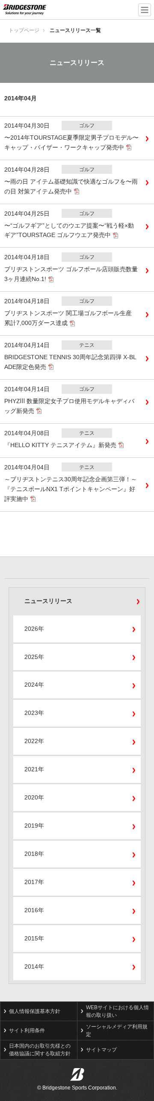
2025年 (34, 656)
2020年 (34, 797)
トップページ (24, 30)
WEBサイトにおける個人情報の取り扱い (117, 1011)
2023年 (34, 712)
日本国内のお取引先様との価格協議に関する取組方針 (40, 1050)
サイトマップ (101, 1050)
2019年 (34, 825)
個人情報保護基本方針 (34, 1011)
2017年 (34, 881)
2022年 (34, 741)
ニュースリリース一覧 (75, 30)
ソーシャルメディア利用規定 (117, 1030)
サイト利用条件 (27, 1031)
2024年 (34, 684)
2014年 (34, 966)
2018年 (34, 853)
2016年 (34, 910)
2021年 (34, 769)
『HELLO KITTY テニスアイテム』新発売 (60, 445)
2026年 (34, 628)
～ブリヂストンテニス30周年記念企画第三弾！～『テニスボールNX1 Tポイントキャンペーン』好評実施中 (70, 489)
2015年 (34, 938)
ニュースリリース (48, 600)
